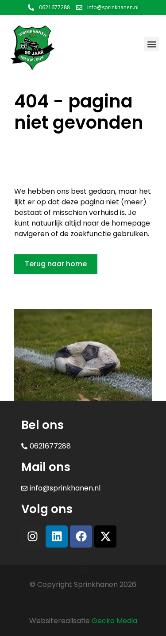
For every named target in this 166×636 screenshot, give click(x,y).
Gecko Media (114, 621)
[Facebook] (81, 536)
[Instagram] (32, 536)
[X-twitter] (105, 536)
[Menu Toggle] (83, 569)
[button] (151, 44)
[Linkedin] (57, 536)
